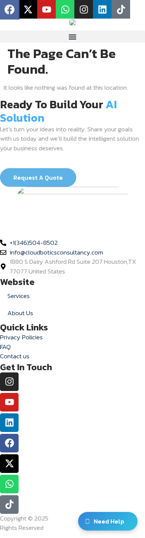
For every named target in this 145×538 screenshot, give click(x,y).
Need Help (109, 521)
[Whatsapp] (65, 9)
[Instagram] (9, 381)
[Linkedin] (102, 9)
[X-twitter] (28, 9)
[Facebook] (9, 443)
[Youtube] (46, 9)
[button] (72, 37)
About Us (20, 313)
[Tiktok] (121, 9)
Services (18, 296)
